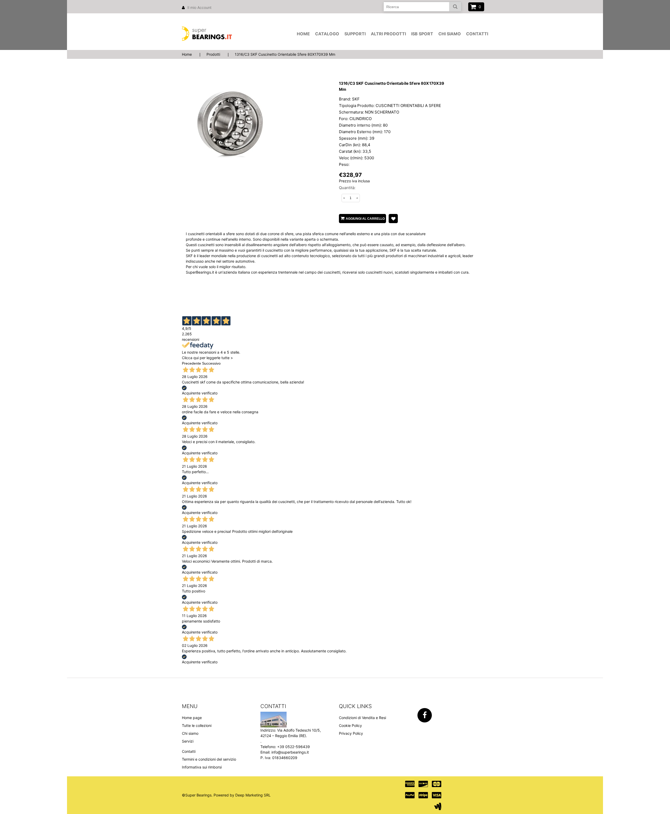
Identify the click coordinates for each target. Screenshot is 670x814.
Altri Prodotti (388, 33)
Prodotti (213, 54)
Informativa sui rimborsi (202, 767)
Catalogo (327, 33)
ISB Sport (422, 33)
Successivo (211, 363)
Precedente (191, 363)
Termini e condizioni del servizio (209, 759)
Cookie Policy (350, 725)
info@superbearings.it (290, 752)
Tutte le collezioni (196, 725)
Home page (192, 717)
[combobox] (422, 7)
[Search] (455, 7)
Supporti (355, 33)
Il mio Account (199, 7)
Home (303, 33)
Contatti (477, 33)
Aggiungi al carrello (365, 219)
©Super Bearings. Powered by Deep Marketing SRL (226, 795)
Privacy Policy (351, 733)
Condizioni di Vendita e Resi (362, 717)
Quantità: (347, 187)
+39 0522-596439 (293, 746)
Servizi (187, 741)
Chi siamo (449, 33)
